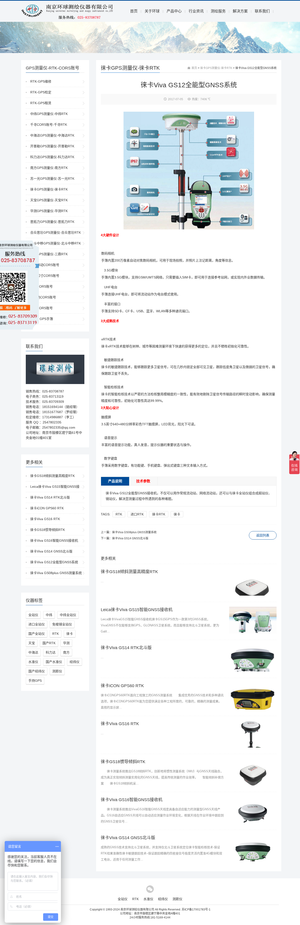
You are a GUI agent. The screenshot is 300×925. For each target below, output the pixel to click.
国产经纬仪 (36, 671)
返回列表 (262, 535)
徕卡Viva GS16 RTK (45, 519)
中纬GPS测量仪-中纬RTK (49, 114)
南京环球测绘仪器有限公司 (137, 909)
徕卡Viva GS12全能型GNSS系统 (54, 562)
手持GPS (35, 680)
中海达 (33, 652)
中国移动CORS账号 (44, 265)
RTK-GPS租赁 (40, 103)
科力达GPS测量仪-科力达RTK (52, 157)
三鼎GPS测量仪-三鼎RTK (49, 254)
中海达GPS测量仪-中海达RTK (52, 135)
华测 (66, 643)
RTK (55, 634)
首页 (134, 11)
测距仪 (57, 671)
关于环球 (152, 11)
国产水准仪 (54, 662)
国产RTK (49, 643)
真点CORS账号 (41, 308)
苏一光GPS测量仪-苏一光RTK (52, 178)
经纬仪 (74, 662)
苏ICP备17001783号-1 (196, 909)
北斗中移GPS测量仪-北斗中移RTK (55, 243)
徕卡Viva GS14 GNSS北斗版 (51, 551)
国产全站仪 (36, 634)
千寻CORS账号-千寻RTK (48, 124)
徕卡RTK (158, 514)
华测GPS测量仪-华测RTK (49, 211)
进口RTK (137, 514)
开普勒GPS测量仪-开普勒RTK (52, 146)
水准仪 (33, 662)
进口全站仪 (36, 624)
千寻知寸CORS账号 (44, 276)
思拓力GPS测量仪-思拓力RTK (52, 222)
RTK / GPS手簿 (41, 319)
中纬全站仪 (68, 615)
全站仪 (33, 615)
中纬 (49, 615)
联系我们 (262, 11)
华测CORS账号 (41, 286)
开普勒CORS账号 (43, 297)
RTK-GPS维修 (40, 81)
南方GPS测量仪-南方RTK (49, 168)
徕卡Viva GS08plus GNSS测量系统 (56, 573)
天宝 (31, 643)
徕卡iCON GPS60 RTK (47, 508)
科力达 (51, 652)
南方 (66, 652)
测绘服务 (218, 11)
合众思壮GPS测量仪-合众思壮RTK (55, 232)
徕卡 (69, 634)
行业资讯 (196, 11)
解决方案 (240, 11)
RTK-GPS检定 (40, 92)
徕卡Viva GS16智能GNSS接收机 (54, 540)
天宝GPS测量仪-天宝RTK (49, 200)
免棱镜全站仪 (62, 624)
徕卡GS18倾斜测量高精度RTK (52, 476)
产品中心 (174, 11)
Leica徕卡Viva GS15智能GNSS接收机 (58, 486)
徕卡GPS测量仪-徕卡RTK (49, 189)
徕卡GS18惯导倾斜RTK (47, 530)
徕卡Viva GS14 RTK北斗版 (50, 497)
